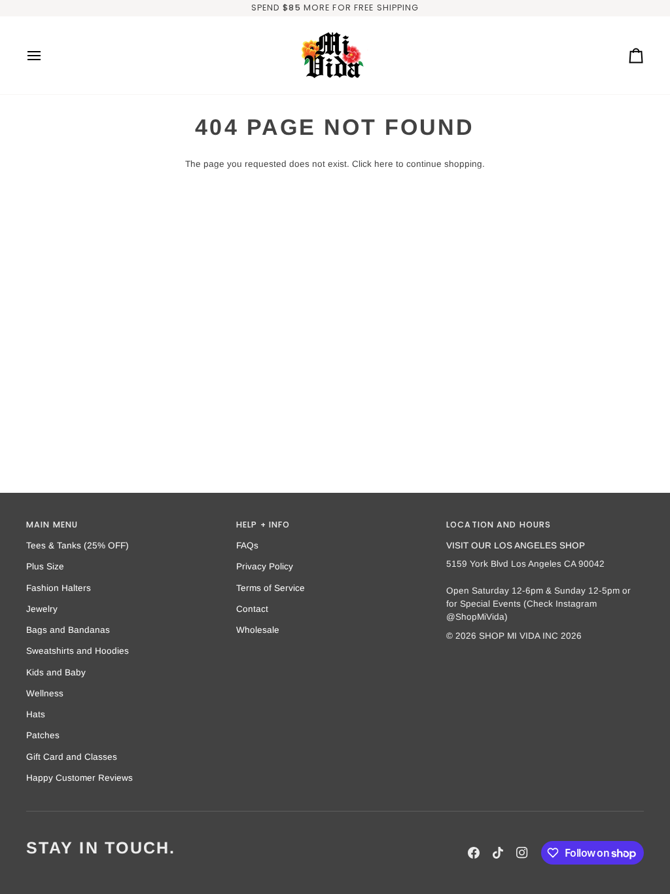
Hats (35, 714)
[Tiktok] (498, 853)
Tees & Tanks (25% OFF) (77, 545)
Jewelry (42, 609)
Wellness (44, 693)
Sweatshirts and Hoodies (77, 651)
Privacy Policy (264, 566)
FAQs (247, 545)
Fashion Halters (58, 588)
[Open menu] (45, 55)
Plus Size (45, 566)
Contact (252, 609)
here (383, 164)
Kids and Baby (56, 672)
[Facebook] (474, 853)
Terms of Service (270, 588)
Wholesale (257, 630)
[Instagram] (522, 853)
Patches (43, 735)
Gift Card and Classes (71, 757)
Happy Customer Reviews (79, 778)
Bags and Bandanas (68, 630)
